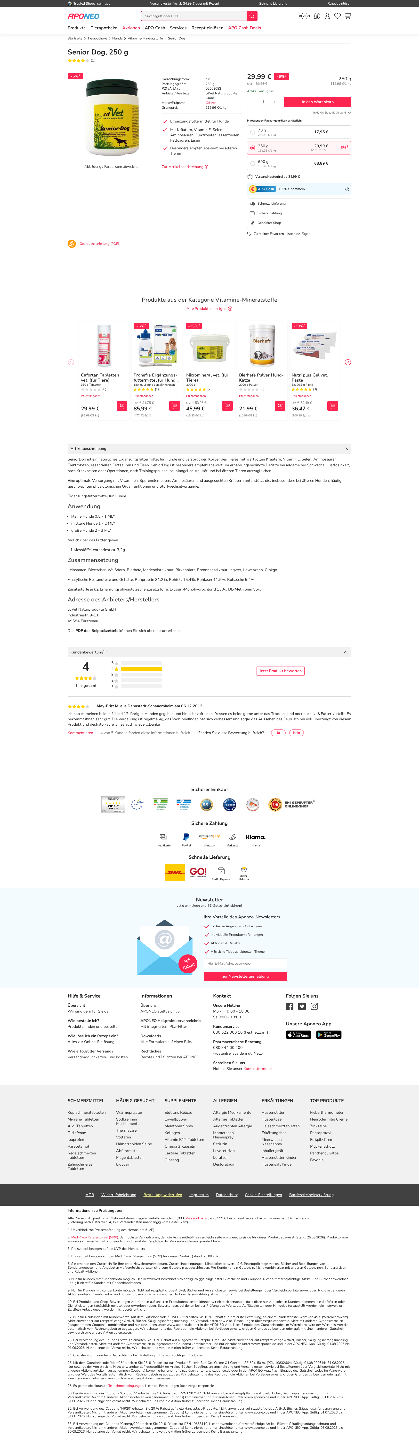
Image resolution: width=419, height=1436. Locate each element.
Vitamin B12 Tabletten (184, 1139)
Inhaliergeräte (273, 1150)
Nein (296, 732)
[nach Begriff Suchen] (252, 16)
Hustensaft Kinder (277, 1164)
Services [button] (178, 28)
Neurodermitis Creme (328, 1119)
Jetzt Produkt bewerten (280, 671)
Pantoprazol (320, 1133)
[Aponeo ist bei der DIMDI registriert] (161, 804)
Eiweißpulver (176, 1119)
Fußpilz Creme (322, 1139)
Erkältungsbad (274, 1133)
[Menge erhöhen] (274, 102)
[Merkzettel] (337, 16)
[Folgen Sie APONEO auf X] (302, 1006)
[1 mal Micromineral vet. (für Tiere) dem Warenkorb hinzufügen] (227, 406)
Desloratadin (224, 1164)
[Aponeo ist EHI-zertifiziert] (137, 804)
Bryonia (316, 1160)
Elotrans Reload (178, 1112)
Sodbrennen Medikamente (127, 1121)
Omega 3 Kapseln (180, 1146)
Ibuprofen (76, 1139)
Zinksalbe (318, 1126)
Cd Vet (211, 102)
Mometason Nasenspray (223, 1135)
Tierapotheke (104, 28)
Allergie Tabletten (228, 1119)
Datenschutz (227, 1195)
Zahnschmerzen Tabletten (81, 1166)
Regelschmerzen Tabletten (82, 1155)
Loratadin (221, 1157)
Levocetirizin (224, 1150)
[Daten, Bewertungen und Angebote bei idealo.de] (229, 805)
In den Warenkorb (318, 102)
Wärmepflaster (129, 1112)
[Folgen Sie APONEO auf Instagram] (314, 1006)
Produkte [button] (77, 28)
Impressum (199, 1195)
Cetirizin (220, 1144)
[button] (131, 28)
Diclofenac (77, 1133)
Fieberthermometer (327, 1112)
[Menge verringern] (252, 102)
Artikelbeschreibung (88, 448)
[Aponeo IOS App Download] (298, 1034)
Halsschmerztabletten (281, 1126)
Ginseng (172, 1160)
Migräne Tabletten (83, 1119)
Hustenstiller (273, 1112)
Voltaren (123, 1137)
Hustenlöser (272, 1119)
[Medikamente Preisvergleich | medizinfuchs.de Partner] (252, 805)
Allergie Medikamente (232, 1112)
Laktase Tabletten (180, 1153)
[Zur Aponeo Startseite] (83, 16)
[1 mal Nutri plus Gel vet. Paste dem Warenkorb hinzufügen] (332, 406)
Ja (278, 732)
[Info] (347, 189)
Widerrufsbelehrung (118, 1195)
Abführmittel (127, 1150)
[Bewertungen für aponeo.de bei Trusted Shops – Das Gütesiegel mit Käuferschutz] (113, 804)
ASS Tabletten (80, 1126)
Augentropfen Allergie (232, 1126)
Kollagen (172, 1133)
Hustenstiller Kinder (279, 1157)
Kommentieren (80, 733)
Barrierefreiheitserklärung (311, 1195)
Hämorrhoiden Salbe (134, 1144)
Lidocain (123, 1164)
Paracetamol (78, 1146)
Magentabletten (130, 1157)
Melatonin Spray (179, 1126)
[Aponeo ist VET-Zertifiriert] (184, 804)
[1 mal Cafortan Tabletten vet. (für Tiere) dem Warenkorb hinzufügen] (122, 406)
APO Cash (155, 28)
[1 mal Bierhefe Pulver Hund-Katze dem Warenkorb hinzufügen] (280, 406)
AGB (90, 1195)
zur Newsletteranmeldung (245, 976)
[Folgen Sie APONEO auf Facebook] (289, 1006)
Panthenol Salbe (324, 1153)
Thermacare (126, 1130)
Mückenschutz (322, 1146)
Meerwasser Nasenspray (272, 1142)
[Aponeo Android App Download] (329, 1034)
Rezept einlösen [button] (207, 28)
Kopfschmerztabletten (87, 1112)
